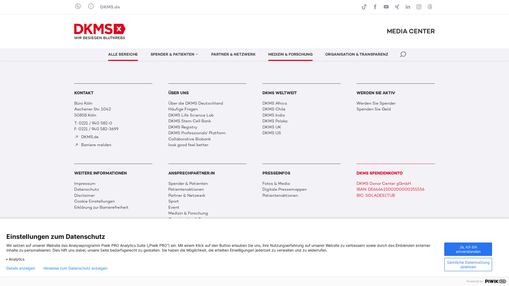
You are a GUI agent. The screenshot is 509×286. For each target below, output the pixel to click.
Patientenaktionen (186, 189)
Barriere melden (95, 144)
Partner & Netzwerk (186, 195)
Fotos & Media (276, 183)
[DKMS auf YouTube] (386, 7)
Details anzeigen (20, 268)
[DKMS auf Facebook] (375, 7)
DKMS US (271, 133)
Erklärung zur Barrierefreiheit (101, 207)
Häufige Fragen (183, 109)
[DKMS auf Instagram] (419, 7)
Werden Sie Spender (376, 103)
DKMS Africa (274, 103)
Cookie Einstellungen (94, 201)
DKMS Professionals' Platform (197, 133)
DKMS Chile (274, 109)
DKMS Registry (182, 127)
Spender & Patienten (188, 183)
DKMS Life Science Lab (191, 115)
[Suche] (403, 55)
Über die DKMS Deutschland (195, 103)
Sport (173, 201)
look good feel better (188, 144)
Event (173, 207)
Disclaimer (84, 195)
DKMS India (273, 115)
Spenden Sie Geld (374, 109)
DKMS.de (110, 7)
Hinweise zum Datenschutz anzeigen (75, 268)
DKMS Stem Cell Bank (189, 121)
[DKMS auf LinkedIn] (408, 7)
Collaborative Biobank (189, 139)
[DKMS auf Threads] (430, 7)
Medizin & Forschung (188, 213)
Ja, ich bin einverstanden (468, 249)
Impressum (84, 183)
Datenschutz (86, 189)
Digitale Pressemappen (284, 189)
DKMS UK (271, 127)
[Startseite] (100, 31)
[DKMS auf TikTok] (365, 7)
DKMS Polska (274, 121)
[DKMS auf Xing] (397, 7)
